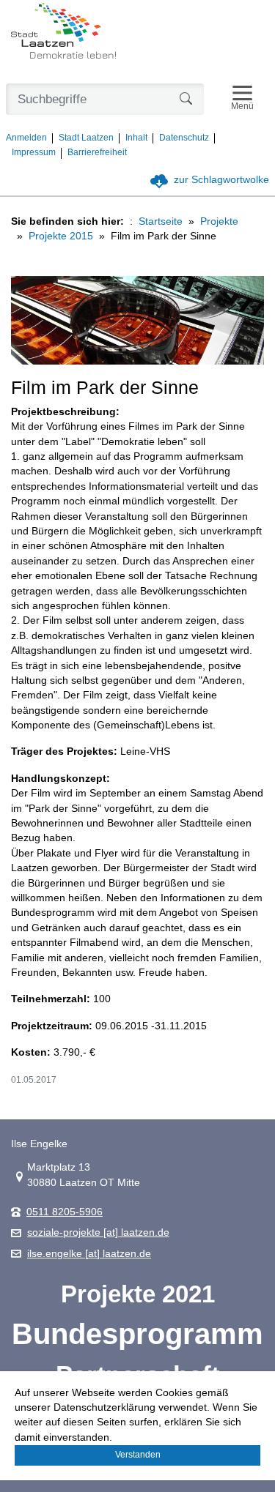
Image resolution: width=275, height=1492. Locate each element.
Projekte (219, 221)
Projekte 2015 (61, 236)
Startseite (161, 221)
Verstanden (138, 1455)
